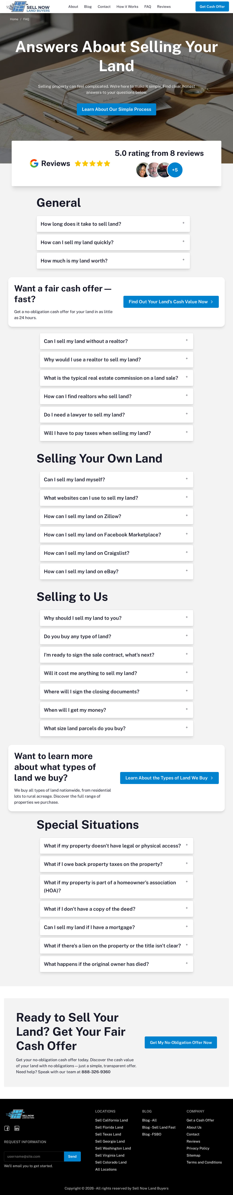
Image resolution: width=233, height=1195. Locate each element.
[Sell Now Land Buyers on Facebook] (7, 1128)
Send (72, 1156)
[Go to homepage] (34, 6)
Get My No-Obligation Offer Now (181, 1042)
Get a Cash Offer (200, 1120)
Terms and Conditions (204, 1162)
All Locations (106, 1169)
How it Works (127, 7)
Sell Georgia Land (110, 1141)
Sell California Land (111, 1120)
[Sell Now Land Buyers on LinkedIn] (17, 1128)
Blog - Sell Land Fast (158, 1127)
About (73, 7)
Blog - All (149, 1120)
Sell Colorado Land (111, 1162)
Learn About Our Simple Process (116, 109)
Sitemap (193, 1155)
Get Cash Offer (212, 7)
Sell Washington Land (113, 1148)
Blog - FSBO (151, 1134)
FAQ (147, 7)
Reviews (164, 7)
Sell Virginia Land (109, 1155)
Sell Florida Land (109, 1127)
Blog (88, 7)
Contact (104, 7)
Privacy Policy (198, 1148)
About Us (194, 1127)
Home (14, 19)
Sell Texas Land (108, 1134)
